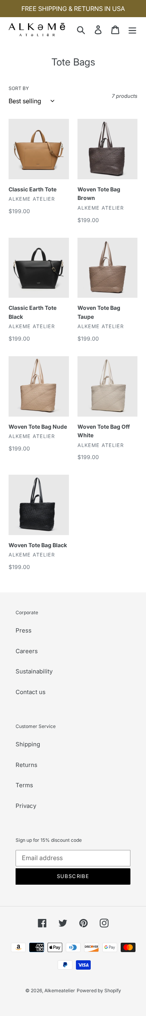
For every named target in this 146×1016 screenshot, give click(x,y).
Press (24, 630)
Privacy (26, 805)
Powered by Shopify (99, 990)
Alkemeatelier (59, 990)
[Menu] (132, 29)
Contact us (31, 692)
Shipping (28, 744)
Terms (24, 785)
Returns (26, 765)
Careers (27, 651)
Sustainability (34, 671)
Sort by (19, 88)
